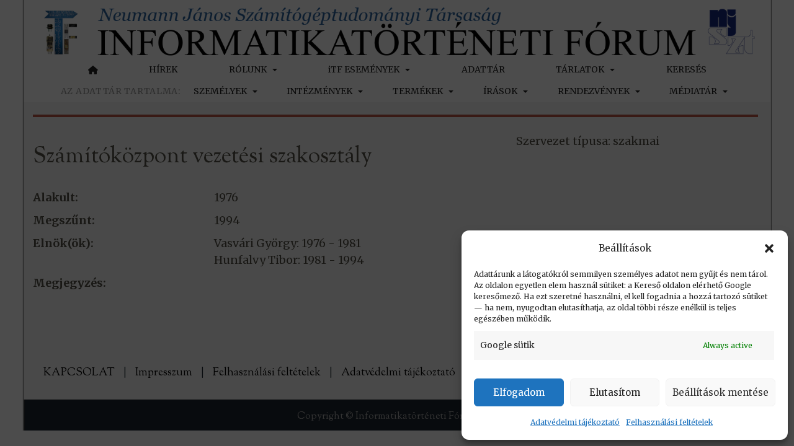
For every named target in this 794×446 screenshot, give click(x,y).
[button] (769, 248)
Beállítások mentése (720, 392)
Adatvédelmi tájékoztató (575, 422)
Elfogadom (519, 392)
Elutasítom (614, 392)
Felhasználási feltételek (669, 422)
